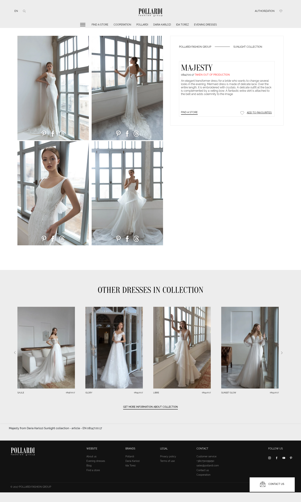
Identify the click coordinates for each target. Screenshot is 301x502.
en (16, 11)
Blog (89, 465)
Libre (156, 392)
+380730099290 (205, 461)
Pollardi (142, 24)
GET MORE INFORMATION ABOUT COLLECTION (150, 406)
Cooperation (122, 24)
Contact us (202, 470)
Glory (88, 392)
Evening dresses (205, 24)
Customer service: (206, 456)
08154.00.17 (206, 393)
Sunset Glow (228, 392)
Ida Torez (182, 24)
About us (91, 456)
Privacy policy (168, 456)
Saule (20, 392)
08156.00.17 (70, 393)
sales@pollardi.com (207, 465)
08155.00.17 (138, 393)
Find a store (100, 24)
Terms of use (167, 461)
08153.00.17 (274, 393)
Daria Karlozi (162, 24)
